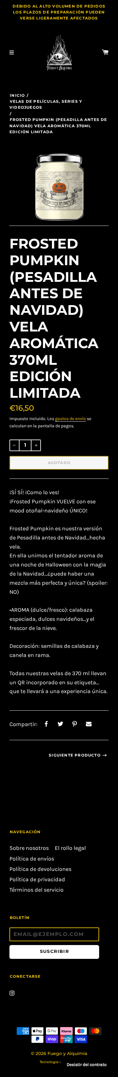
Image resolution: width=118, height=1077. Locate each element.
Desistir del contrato (87, 1064)
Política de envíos (31, 859)
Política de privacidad (37, 879)
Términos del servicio (36, 890)
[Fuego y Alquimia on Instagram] (11, 992)
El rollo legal (70, 848)
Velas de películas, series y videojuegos (45, 104)
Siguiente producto (75, 755)
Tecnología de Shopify (59, 1062)
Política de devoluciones (40, 869)
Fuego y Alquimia (67, 1053)
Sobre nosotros (29, 848)
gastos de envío (70, 418)
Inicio (17, 95)
